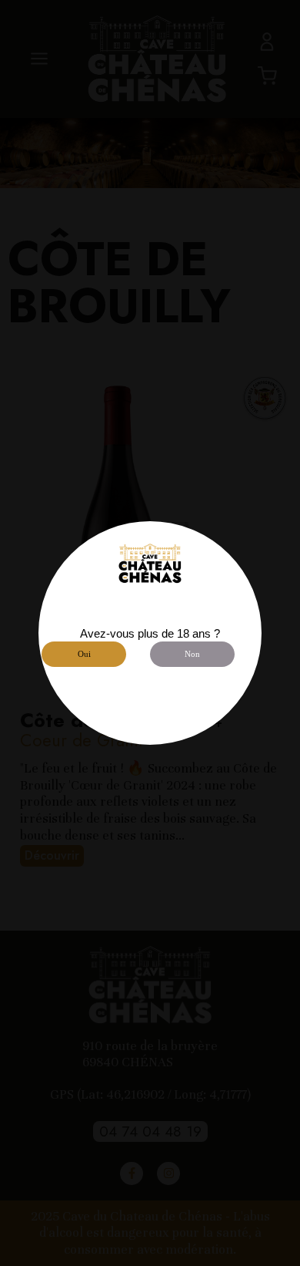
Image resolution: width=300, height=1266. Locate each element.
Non (192, 653)
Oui (84, 653)
